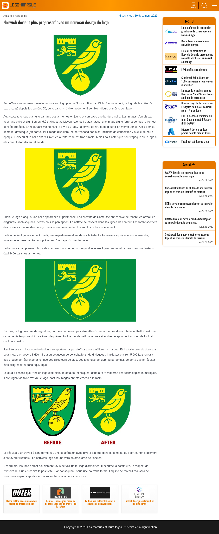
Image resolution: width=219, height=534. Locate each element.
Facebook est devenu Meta (195, 141)
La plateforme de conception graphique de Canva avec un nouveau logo (196, 31)
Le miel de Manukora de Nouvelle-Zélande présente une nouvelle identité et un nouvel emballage (197, 56)
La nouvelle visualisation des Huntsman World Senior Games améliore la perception (197, 94)
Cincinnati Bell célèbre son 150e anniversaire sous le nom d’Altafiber (197, 81)
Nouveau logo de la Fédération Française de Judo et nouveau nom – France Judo (196, 106)
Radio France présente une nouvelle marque (195, 43)
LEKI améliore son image (194, 70)
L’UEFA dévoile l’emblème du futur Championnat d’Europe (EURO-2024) (196, 119)
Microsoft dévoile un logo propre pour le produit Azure (196, 131)
